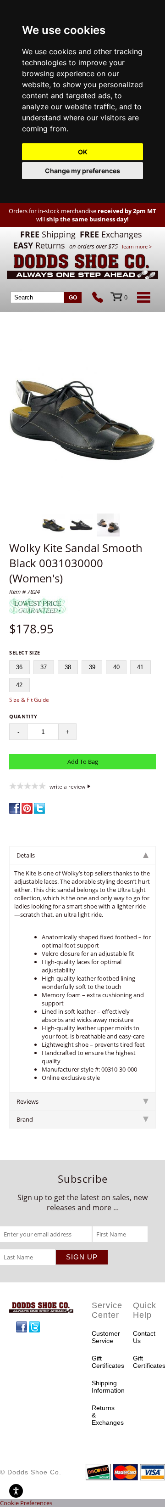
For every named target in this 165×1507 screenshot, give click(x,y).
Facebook (21, 1326)
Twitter (34, 1326)
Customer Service (103, 1337)
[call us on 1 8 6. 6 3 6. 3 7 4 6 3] (101, 298)
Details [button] (25, 855)
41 (140, 667)
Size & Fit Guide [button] (29, 700)
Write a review (67, 786)
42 (19, 685)
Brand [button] (24, 1119)
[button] (82, 418)
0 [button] (125, 297)
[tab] (82, 855)
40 (116, 667)
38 (68, 667)
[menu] (142, 297)
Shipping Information (103, 1386)
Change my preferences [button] (82, 171)
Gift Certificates (103, 1362)
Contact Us (144, 1337)
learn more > (137, 246)
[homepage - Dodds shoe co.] (82, 268)
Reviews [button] (27, 1101)
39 (92, 667)
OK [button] (83, 152)
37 (43, 667)
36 (19, 667)
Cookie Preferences (26, 1503)
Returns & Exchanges (103, 1415)
